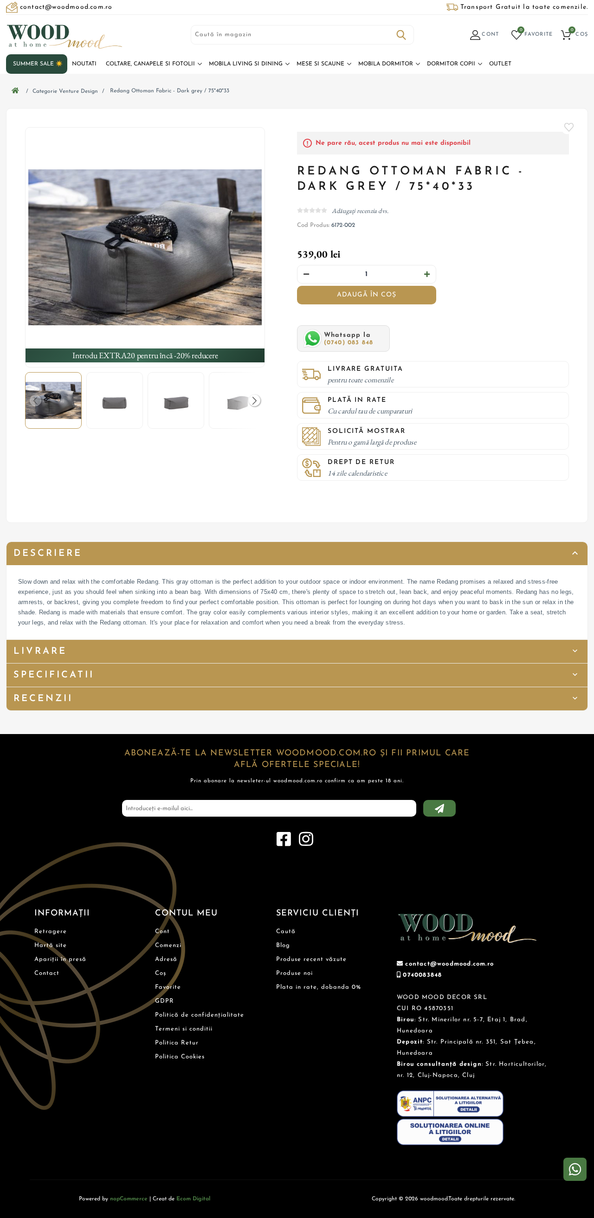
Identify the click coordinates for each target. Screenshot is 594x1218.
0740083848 (422, 975)
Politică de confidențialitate (199, 1015)
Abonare (439, 808)
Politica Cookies (180, 1057)
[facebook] (283, 839)
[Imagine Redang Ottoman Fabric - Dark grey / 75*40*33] (145, 247)
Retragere (50, 931)
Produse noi (294, 973)
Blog (283, 945)
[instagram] (306, 839)
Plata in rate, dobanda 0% (318, 987)
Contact (46, 973)
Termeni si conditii (184, 1029)
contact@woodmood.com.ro (449, 964)
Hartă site (50, 945)
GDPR (164, 1001)
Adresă (166, 959)
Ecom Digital (193, 1199)
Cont (162, 931)
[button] (254, 400)
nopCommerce (129, 1199)
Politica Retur (177, 1043)
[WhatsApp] (575, 1169)
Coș (160, 973)
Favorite (569, 127)
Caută (401, 35)
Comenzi (168, 945)
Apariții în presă (60, 959)
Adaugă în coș (366, 294)
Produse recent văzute (311, 959)
